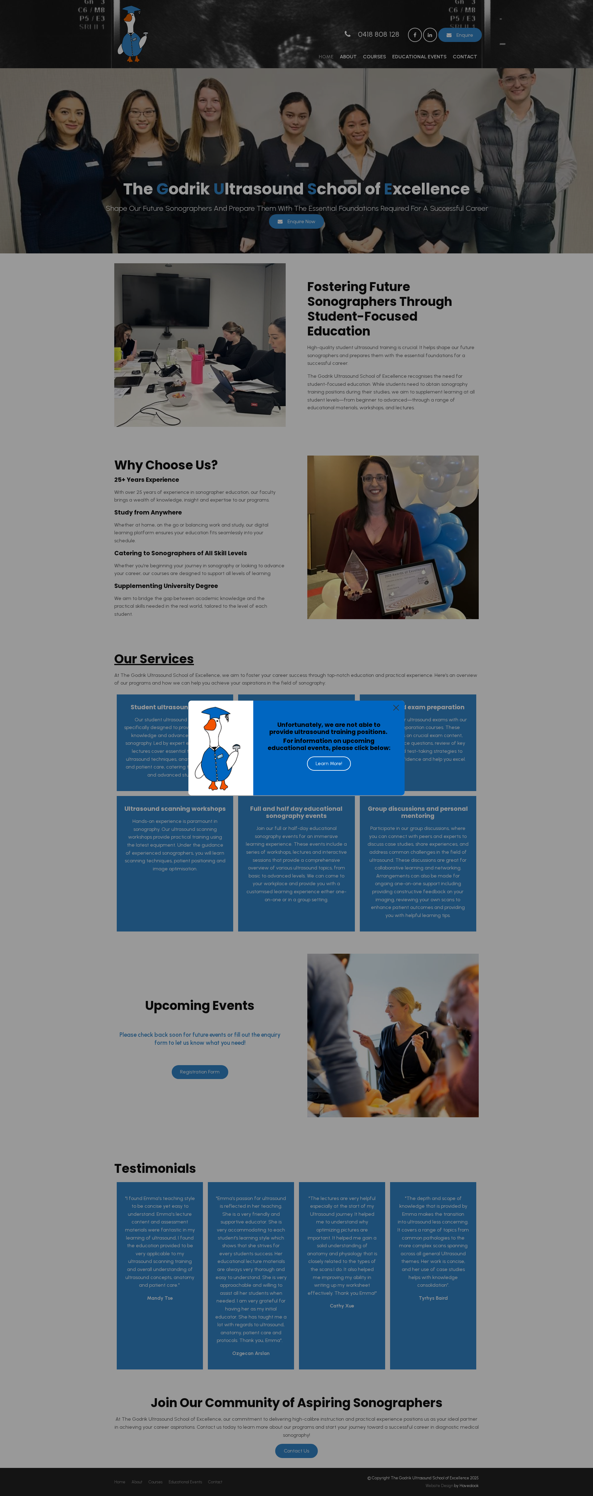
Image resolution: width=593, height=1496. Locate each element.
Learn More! (329, 763)
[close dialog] (396, 707)
